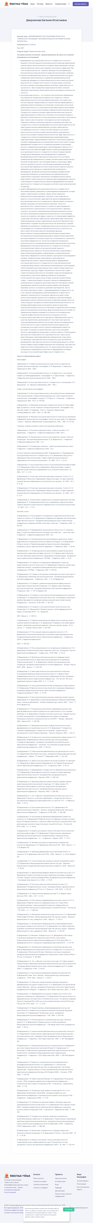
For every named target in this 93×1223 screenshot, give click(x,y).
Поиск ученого (38, 1178)
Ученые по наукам (39, 1181)
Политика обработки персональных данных (20, 1210)
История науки (60, 1181)
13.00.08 (33, 45)
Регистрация (81, 1184)
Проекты (49, 4)
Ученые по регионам (40, 1184)
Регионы (40, 4)
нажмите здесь (40, 1217)
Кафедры (58, 1188)
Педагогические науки (47, 17)
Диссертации (60, 1191)
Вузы (57, 1184)
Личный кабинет (81, 4)
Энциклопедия (60, 4)
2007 (22, 48)
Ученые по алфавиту (40, 1188)
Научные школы (60, 1178)
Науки (32, 4)
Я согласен (68, 1209)
